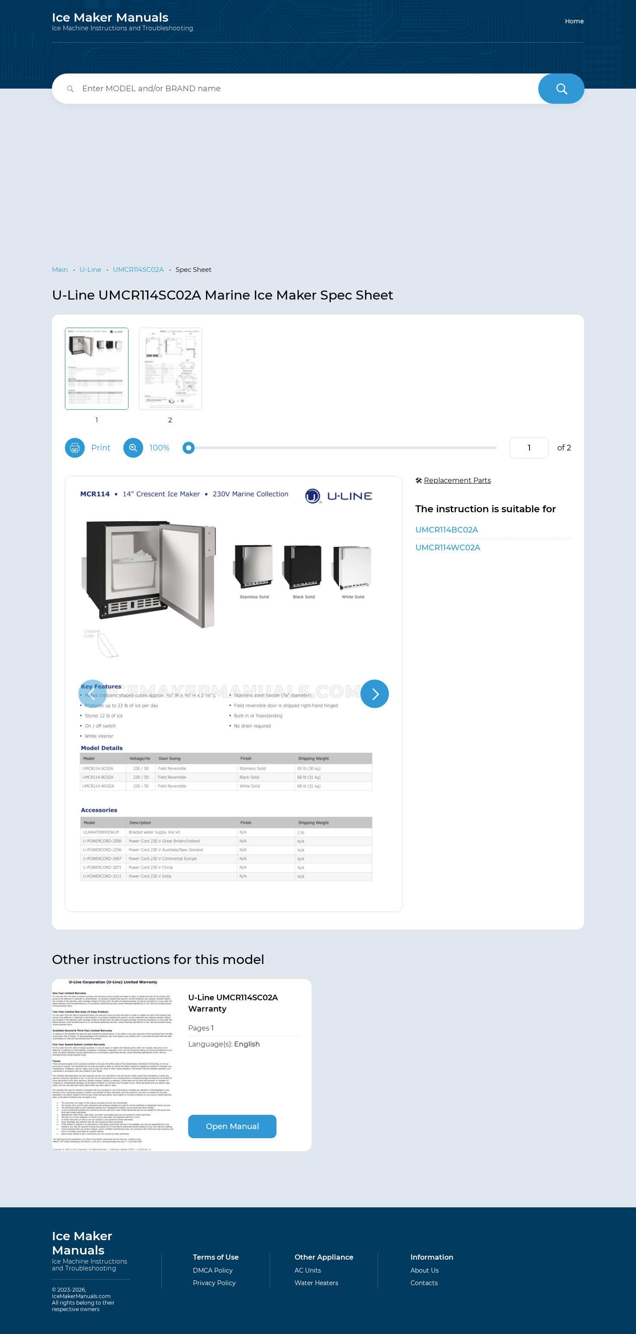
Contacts (424, 1283)
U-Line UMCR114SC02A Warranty (233, 1003)
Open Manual (232, 1126)
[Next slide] (374, 694)
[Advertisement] (318, 177)
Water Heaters (316, 1283)
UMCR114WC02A (447, 547)
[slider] (189, 448)
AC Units (308, 1270)
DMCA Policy (213, 1270)
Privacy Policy (214, 1283)
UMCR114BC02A (446, 530)
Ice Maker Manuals (122, 21)
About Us (425, 1270)
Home (574, 21)
